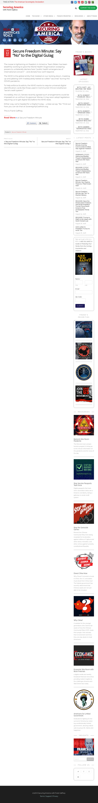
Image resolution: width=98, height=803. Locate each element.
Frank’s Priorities (64, 16)
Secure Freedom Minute (18, 132)
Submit (80, 306)
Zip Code (78, 297)
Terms (42, 796)
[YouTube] (82, 2)
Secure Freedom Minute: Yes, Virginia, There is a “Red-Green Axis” (83, 182)
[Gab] (86, 2)
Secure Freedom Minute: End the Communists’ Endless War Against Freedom (83, 145)
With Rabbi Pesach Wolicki (83, 120)
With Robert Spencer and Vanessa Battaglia (84, 112)
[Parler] (89, 2)
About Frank (92, 16)
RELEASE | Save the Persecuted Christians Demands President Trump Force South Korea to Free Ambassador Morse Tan (83, 206)
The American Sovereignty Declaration (29, 2)
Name (77, 279)
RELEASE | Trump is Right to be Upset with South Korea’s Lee (84, 219)
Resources (79, 16)
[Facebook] (72, 2)
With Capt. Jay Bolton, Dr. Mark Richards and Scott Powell (84, 88)
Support (48, 796)
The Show (36, 16)
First (76, 285)
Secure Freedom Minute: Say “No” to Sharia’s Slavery (82, 193)
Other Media (48, 16)
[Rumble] (92, 2)
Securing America (13, 7)
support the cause (87, 8)
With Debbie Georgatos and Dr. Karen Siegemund (83, 128)
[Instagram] (79, 2)
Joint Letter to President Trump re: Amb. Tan (83, 228)
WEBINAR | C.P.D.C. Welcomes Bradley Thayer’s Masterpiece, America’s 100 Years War (83, 158)
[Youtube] (78, 776)
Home (28, 16)
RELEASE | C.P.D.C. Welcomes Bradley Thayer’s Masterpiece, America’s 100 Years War (83, 171)
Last (86, 285)
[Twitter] (75, 2)
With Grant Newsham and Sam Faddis (83, 104)
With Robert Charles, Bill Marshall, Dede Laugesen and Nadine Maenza (83, 96)
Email (77, 289)
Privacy (55, 796)
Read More (9, 117)
